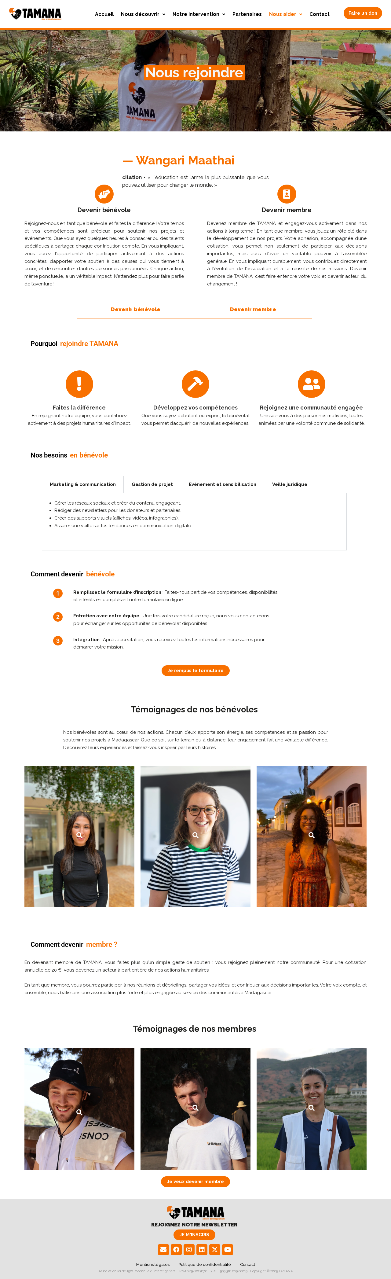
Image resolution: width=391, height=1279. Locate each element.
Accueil (104, 14)
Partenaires (247, 14)
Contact (319, 14)
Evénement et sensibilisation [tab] (222, 484)
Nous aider (282, 14)
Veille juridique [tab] (289, 484)
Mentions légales (153, 1264)
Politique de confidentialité (205, 1264)
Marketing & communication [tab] (83, 484)
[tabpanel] (194, 521)
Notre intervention (196, 14)
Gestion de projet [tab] (152, 484)
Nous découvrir (140, 14)
